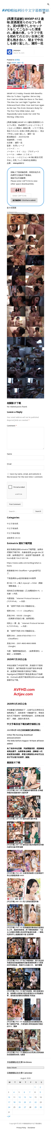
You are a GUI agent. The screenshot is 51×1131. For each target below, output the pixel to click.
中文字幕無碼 (12, 528)
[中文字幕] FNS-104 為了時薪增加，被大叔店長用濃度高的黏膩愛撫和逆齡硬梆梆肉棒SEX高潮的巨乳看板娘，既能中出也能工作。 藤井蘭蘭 (25, 962)
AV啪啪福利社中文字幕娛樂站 (32, 1123)
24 (9, 1107)
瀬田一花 (20, 63)
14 (30, 1097)
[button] (44, 13)
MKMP (14, 63)
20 (25, 1102)
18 (14, 1102)
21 (30, 1102)
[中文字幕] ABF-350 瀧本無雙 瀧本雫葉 (22, 819)
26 (20, 1107)
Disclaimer (31, 1128)
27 (25, 1107)
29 (36, 1107)
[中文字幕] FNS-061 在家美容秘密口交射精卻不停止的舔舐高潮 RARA (25, 874)
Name (9, 454)
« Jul (8, 1116)
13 (25, 1097)
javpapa (16, 50)
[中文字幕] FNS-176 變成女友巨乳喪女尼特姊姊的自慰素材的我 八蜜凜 (25, 1053)
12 (20, 1097)
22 (36, 1102)
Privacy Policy (21, 1128)
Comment (12, 425)
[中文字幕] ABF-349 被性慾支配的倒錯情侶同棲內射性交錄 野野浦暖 (25, 845)
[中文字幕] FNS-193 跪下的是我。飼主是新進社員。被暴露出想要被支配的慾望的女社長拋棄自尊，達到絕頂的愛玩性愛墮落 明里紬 (25, 993)
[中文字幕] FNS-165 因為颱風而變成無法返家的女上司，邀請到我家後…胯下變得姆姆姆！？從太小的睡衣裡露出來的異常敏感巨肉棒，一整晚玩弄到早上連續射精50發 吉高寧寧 (25, 930)
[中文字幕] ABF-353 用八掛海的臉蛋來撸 (22, 901)
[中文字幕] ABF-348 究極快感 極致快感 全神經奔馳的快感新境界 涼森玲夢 (25, 791)
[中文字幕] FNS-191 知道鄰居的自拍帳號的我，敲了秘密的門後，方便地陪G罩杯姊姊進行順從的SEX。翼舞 (25, 1023)
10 (9, 1097)
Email (9, 464)
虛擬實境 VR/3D (13, 538)
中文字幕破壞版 (13, 533)
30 (41, 1107)
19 (20, 1102)
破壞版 (17, 60)
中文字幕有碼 (12, 523)
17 (9, 1102)
